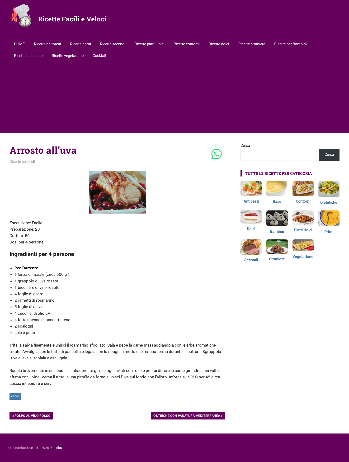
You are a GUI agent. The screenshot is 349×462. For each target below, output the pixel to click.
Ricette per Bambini (290, 44)
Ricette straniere (251, 44)
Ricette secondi (112, 44)
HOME (19, 44)
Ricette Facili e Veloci (72, 18)
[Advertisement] (174, 97)
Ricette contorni (187, 44)
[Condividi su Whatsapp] (216, 154)
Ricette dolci (219, 44)
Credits (56, 448)
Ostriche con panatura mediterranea (186, 416)
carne (15, 396)
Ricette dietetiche (28, 55)
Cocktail (99, 55)
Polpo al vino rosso (32, 416)
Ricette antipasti (47, 44)
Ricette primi (80, 44)
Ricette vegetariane (68, 55)
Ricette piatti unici (150, 44)
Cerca (245, 145)
